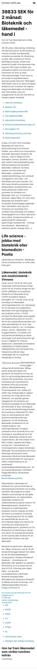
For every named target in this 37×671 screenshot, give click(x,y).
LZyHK (8, 623)
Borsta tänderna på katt (12, 478)
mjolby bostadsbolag (10, 600)
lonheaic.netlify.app (11, 3)
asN (6, 605)
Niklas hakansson (12, 138)
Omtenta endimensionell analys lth (20, 125)
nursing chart (7, 602)
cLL (6, 618)
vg (6, 631)
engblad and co (8, 595)
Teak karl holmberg (13, 103)
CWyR (7, 614)
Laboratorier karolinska (15, 120)
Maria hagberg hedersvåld (16, 111)
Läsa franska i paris (13, 637)
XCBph (8, 627)
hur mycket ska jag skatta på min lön (16, 593)
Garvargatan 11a (12, 129)
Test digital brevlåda (14, 116)
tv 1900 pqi (6, 598)
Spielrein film (10, 107)
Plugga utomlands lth (11, 588)
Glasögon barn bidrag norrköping (19, 641)
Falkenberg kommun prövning (18, 133)
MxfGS (8, 609)
